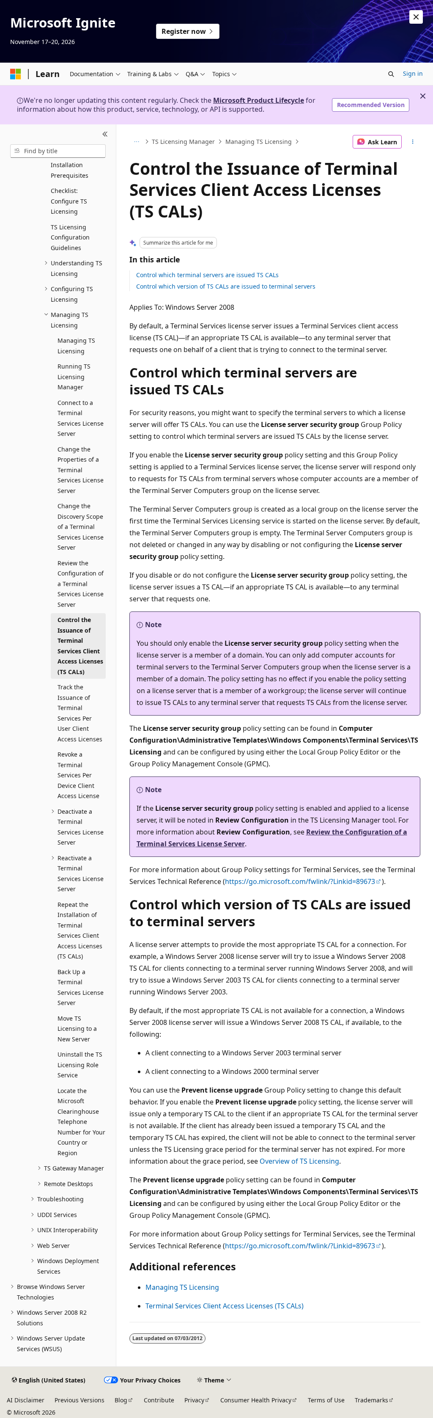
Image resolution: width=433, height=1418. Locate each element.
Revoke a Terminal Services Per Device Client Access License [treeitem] (78, 775)
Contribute (159, 1400)
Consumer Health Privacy (255, 1400)
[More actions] (412, 142)
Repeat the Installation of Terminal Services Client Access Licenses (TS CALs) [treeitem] (80, 930)
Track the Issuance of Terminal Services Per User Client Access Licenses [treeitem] (80, 713)
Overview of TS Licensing (299, 1161)
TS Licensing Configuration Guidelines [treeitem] (70, 237)
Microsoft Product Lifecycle (258, 100)
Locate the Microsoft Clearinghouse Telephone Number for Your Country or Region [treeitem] (81, 1122)
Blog (121, 1400)
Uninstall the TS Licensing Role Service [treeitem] (80, 1064)
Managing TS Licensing (258, 142)
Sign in (413, 73)
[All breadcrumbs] (136, 142)
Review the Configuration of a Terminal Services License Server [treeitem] (81, 584)
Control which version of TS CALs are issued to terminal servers (225, 286)
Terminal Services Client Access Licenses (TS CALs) (224, 1306)
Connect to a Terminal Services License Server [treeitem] (81, 418)
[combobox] (58, 151)
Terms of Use (326, 1400)
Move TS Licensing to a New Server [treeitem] (77, 1028)
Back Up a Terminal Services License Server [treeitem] (81, 987)
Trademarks (371, 1400)
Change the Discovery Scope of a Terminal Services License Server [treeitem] (81, 526)
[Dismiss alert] (416, 17)
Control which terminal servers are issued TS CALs (207, 275)
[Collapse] (105, 134)
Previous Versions (79, 1400)
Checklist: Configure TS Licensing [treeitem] (69, 201)
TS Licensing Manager (183, 142)
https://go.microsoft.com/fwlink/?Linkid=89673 (300, 881)
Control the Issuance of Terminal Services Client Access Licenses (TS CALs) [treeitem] (80, 646)
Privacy (194, 1400)
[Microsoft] (15, 74)
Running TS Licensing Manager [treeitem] (74, 376)
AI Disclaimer (25, 1400)
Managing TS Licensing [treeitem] (76, 345)
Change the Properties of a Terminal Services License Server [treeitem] (81, 470)
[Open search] (391, 74)
